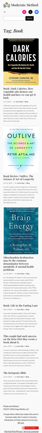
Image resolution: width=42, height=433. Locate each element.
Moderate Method (24, 5)
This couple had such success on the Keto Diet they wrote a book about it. (20, 339)
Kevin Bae (19, 102)
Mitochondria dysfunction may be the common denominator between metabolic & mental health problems (18, 263)
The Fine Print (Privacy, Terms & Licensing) (21, 431)
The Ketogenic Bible (14, 372)
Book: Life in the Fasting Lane (20, 305)
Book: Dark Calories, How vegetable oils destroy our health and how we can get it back (19, 93)
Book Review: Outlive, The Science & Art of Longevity (18, 178)
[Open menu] (4, 12)
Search (29, 18)
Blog (26, 102)
